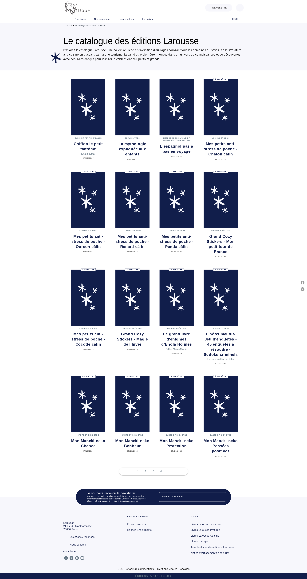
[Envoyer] (222, 497)
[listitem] (66, 558)
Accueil (69, 25)
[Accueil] (76, 7)
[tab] (67, 19)
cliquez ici (134, 501)
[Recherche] (240, 8)
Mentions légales (167, 569)
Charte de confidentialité (140, 569)
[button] (218, 8)
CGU (120, 569)
